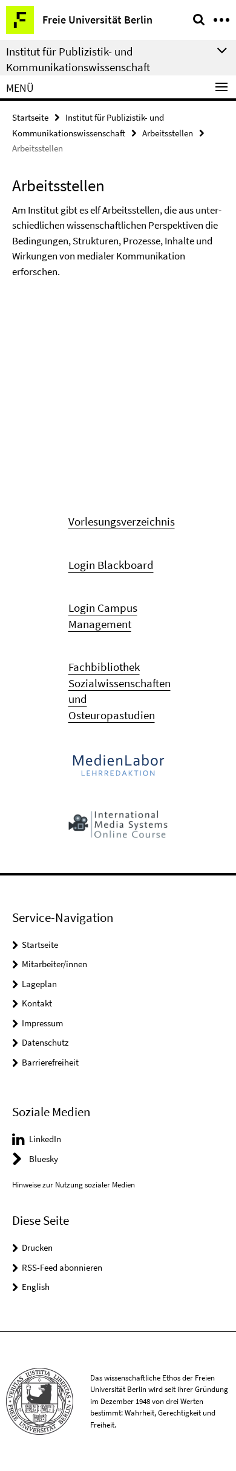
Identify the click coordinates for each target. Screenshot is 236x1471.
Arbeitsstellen (167, 133)
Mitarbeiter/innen (54, 964)
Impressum (42, 1023)
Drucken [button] (37, 1247)
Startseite (30, 117)
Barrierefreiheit (50, 1062)
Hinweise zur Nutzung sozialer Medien (73, 1185)
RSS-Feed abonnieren (62, 1267)
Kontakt (37, 1003)
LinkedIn (45, 1139)
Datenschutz (45, 1042)
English (36, 1286)
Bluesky (43, 1158)
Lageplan (39, 984)
